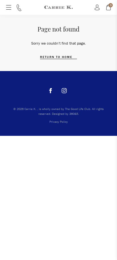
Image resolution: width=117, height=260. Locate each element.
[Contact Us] (19, 9)
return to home (57, 57)
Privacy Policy (58, 122)
